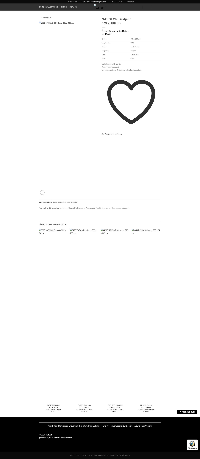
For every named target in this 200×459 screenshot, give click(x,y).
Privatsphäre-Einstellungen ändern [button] (114, 455)
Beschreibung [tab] (45, 202)
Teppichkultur (60, 438)
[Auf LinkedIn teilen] (114, 139)
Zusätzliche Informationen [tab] (65, 202)
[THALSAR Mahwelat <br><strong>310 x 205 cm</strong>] (115, 316)
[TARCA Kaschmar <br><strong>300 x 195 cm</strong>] (84, 316)
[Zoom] (42, 192)
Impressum (75, 455)
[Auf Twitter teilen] (106, 139)
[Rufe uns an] (158, 7)
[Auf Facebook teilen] (103, 139)
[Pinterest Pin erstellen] (111, 139)
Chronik (64, 7)
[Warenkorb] (149, 7)
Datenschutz (86, 455)
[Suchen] (140, 7)
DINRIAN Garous (146, 406)
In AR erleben (187, 412)
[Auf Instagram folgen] (154, 7)
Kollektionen (51, 7)
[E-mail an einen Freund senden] (109, 139)
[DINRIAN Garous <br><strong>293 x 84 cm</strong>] (146, 316)
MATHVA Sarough (53, 406)
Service (73, 7)
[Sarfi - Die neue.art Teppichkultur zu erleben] (100, 7)
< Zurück (47, 17)
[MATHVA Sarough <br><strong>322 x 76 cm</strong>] (53, 316)
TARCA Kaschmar (84, 406)
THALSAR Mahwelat (115, 406)
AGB (95, 455)
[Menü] (196, 441)
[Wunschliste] (145, 7)
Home (41, 7)
